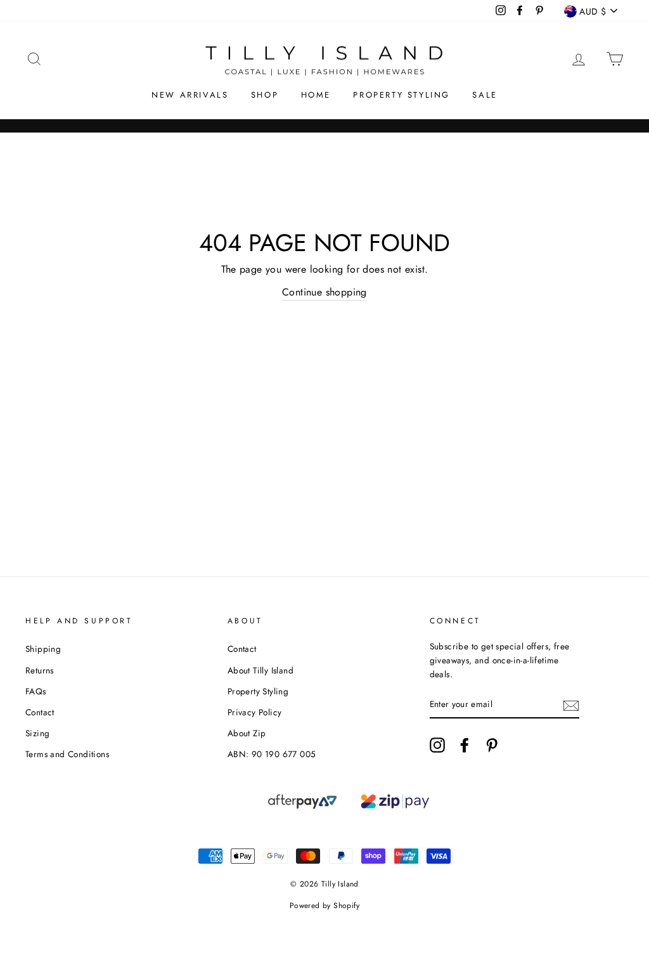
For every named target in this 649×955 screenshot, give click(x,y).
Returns (39, 670)
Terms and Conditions (67, 754)
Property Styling (401, 95)
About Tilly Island (260, 670)
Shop (264, 95)
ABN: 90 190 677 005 (272, 754)
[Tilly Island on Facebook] (464, 745)
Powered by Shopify (324, 905)
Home (316, 95)
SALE (484, 95)
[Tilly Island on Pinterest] (491, 745)
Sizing (37, 733)
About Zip (247, 733)
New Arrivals (189, 95)
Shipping (43, 648)
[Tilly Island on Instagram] (437, 745)
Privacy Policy (255, 712)
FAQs (35, 691)
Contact (40, 712)
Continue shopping (324, 292)
